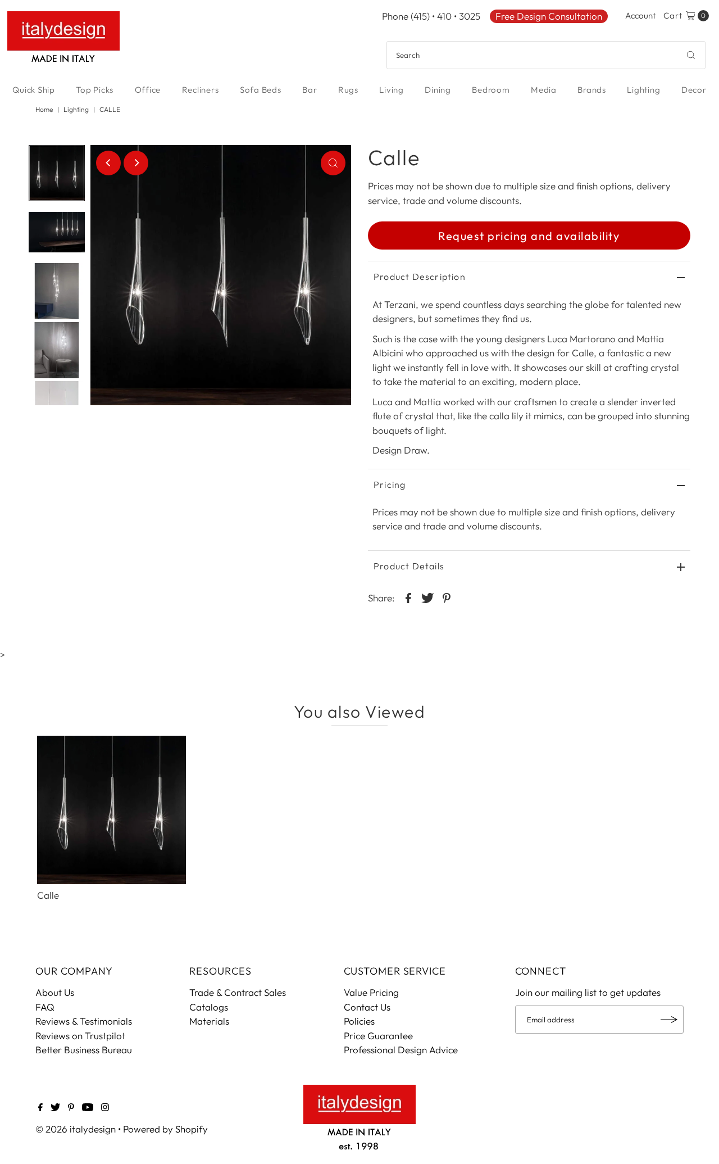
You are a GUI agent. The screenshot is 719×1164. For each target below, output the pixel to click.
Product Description (420, 276)
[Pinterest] (71, 1107)
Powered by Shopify (165, 1129)
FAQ (44, 1007)
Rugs (348, 89)
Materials (209, 1021)
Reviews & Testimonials (83, 1021)
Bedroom (490, 89)
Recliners (200, 89)
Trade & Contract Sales (237, 992)
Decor (694, 89)
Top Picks (94, 89)
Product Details (409, 566)
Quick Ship (33, 89)
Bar (309, 89)
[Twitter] (55, 1107)
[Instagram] (105, 1107)
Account (640, 15)
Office (148, 89)
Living (391, 89)
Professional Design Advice (401, 1050)
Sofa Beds (260, 89)
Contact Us (367, 1007)
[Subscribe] (670, 1020)
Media (544, 89)
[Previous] (108, 163)
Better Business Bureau (83, 1050)
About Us (54, 992)
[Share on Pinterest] (446, 596)
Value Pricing (371, 992)
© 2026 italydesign (75, 1129)
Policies (359, 1021)
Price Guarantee (378, 1035)
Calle (48, 895)
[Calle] (111, 810)
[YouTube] (87, 1107)
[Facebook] (40, 1107)
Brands (591, 89)
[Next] (136, 163)
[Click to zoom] (333, 163)
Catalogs (208, 1007)
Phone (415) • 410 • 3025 (431, 16)
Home (44, 109)
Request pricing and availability (529, 236)
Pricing (390, 484)
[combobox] (546, 55)
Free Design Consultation (548, 16)
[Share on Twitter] (427, 596)
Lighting (643, 89)
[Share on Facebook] (408, 596)
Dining (438, 89)
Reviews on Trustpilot (80, 1035)
